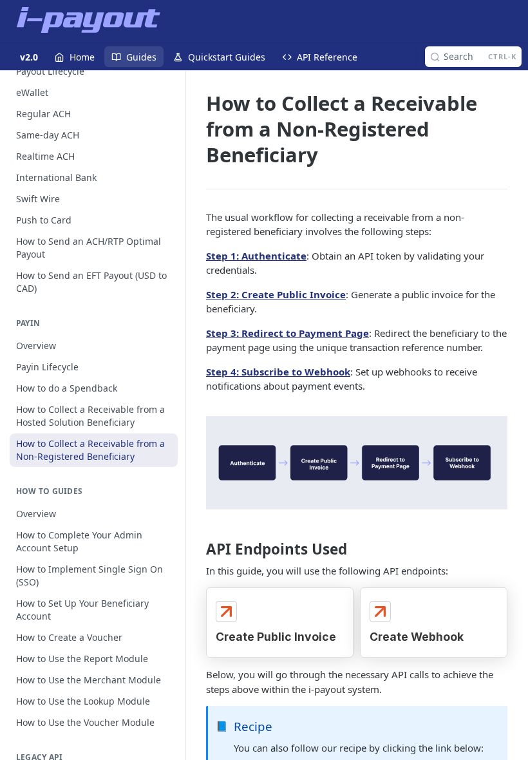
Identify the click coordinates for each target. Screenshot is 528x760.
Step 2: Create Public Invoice (276, 294)
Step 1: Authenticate (256, 255)
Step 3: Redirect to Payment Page (287, 333)
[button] (356, 461)
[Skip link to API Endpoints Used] (197, 549)
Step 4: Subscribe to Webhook (278, 371)
